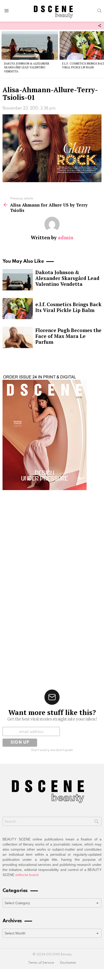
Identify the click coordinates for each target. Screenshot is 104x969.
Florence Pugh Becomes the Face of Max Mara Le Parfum (68, 336)
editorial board (26, 875)
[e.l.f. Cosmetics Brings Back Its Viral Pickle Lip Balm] (18, 308)
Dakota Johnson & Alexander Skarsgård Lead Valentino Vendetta (26, 67)
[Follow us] (99, 26)
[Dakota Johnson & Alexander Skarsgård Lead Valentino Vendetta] (30, 45)
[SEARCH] (99, 11)
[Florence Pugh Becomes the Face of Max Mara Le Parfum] (18, 337)
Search (96, 822)
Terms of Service (41, 962)
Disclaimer (68, 962)
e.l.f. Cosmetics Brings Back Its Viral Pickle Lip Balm (68, 307)
